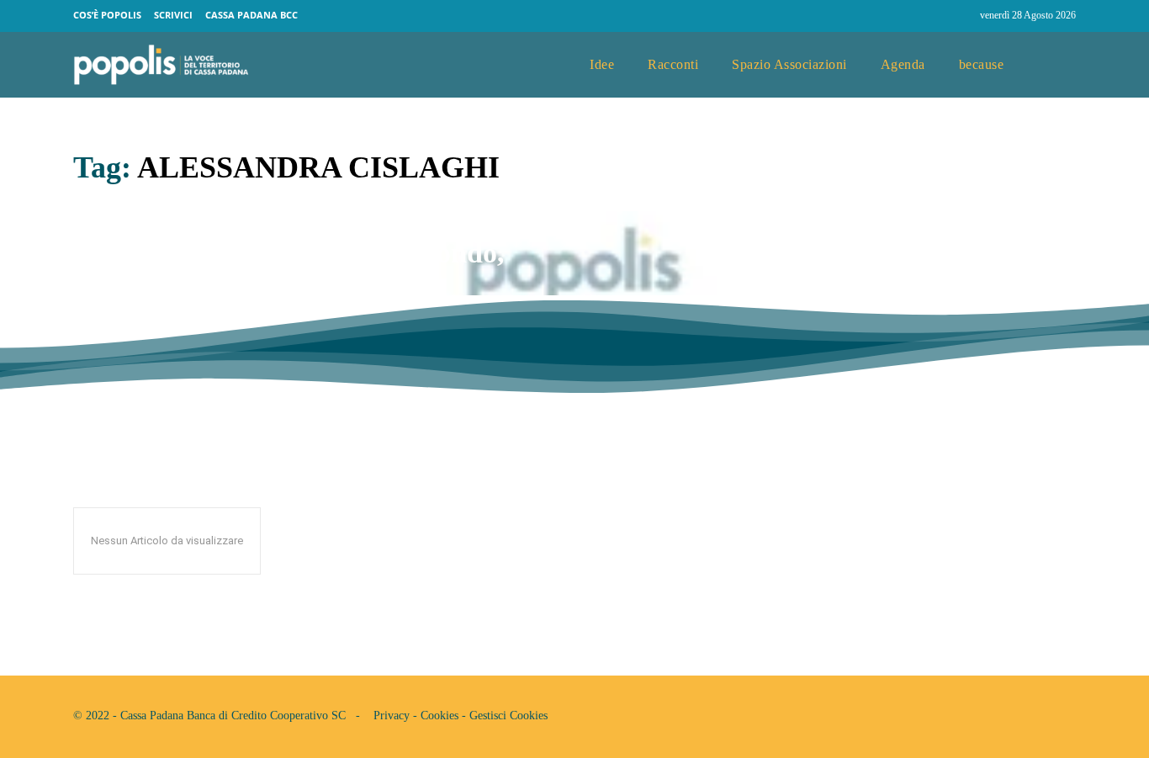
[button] (1056, 65)
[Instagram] (960, 16)
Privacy (391, 715)
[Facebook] (928, 16)
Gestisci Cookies (508, 715)
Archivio (98, 324)
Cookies (439, 715)
